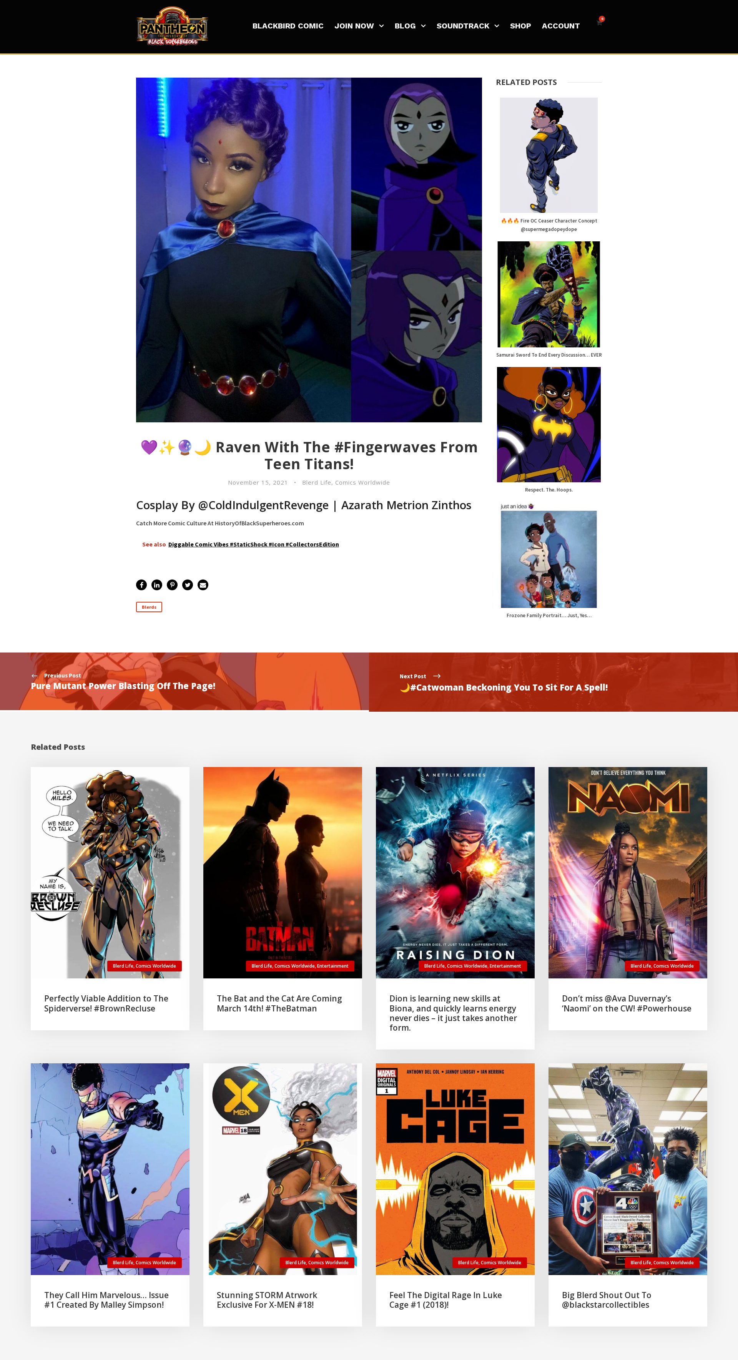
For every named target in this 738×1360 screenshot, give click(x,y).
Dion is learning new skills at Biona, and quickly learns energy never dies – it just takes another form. (453, 1013)
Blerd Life (316, 482)
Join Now (354, 25)
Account (561, 25)
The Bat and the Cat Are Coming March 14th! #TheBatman (279, 1003)
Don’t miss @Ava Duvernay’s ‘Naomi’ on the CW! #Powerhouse (626, 1003)
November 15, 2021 (258, 482)
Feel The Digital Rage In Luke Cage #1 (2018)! (445, 1300)
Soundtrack (463, 25)
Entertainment (333, 966)
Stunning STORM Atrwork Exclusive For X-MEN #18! (267, 1300)
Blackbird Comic (288, 25)
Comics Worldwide (362, 482)
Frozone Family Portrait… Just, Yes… (549, 615)
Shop (520, 25)
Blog (405, 25)
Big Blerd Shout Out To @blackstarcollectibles (607, 1300)
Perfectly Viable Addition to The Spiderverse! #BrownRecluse (106, 1003)
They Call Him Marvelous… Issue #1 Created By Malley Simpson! (106, 1300)
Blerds (149, 607)
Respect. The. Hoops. (549, 490)
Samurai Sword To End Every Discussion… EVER (549, 355)
